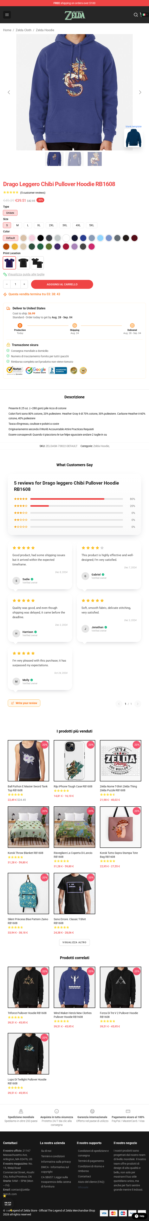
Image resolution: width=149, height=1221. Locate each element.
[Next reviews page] (137, 703)
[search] (135, 14)
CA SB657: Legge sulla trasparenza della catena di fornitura (56, 1182)
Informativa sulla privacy (56, 1161)
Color (6, 231)
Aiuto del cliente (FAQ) (91, 1181)
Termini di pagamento (91, 1160)
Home (7, 30)
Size (5, 219)
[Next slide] (140, 92)
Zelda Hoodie (45, 30)
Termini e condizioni (53, 1156)
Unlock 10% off (7, 1204)
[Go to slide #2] (74, 159)
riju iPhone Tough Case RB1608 (73, 786)
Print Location (12, 253)
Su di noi (46, 1150)
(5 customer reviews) (32, 192)
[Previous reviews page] (118, 703)
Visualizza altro (74, 942)
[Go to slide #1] (54, 159)
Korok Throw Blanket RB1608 (25, 852)
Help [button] (142, 1216)
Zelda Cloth (23, 30)
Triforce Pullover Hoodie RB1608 (27, 1013)
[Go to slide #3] (94, 159)
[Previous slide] (9, 92)
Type (6, 206)
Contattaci (84, 1176)
